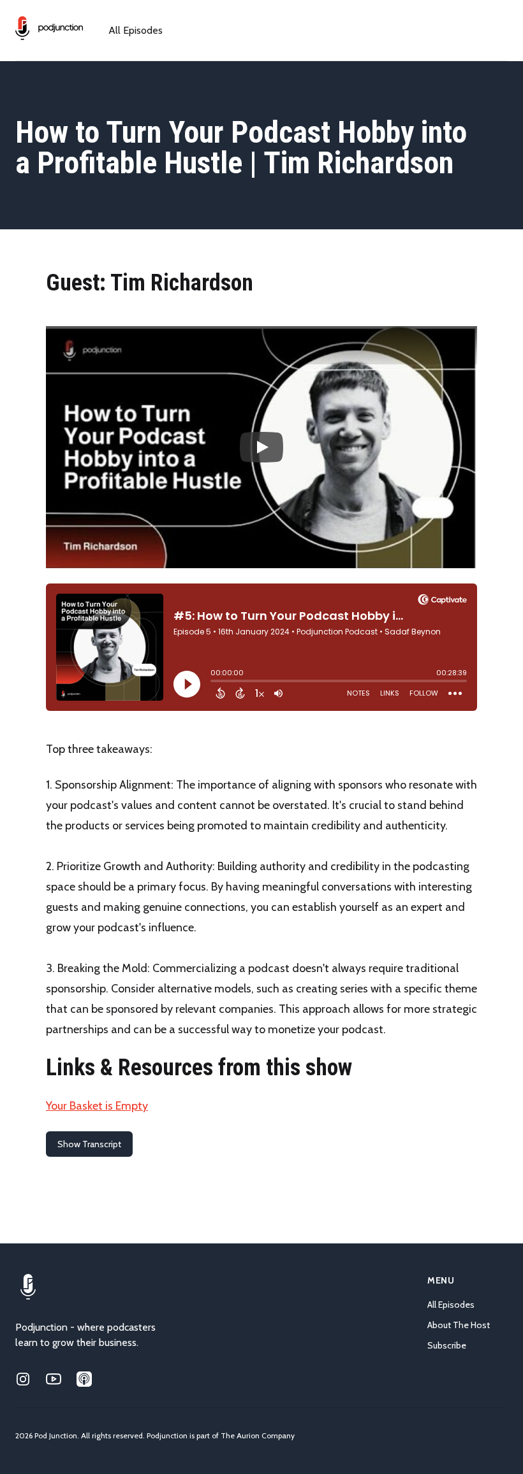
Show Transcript (89, 1144)
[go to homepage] (49, 28)
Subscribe (446, 1345)
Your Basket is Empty (97, 1106)
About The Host (458, 1325)
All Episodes (135, 30)
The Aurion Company (258, 1435)
